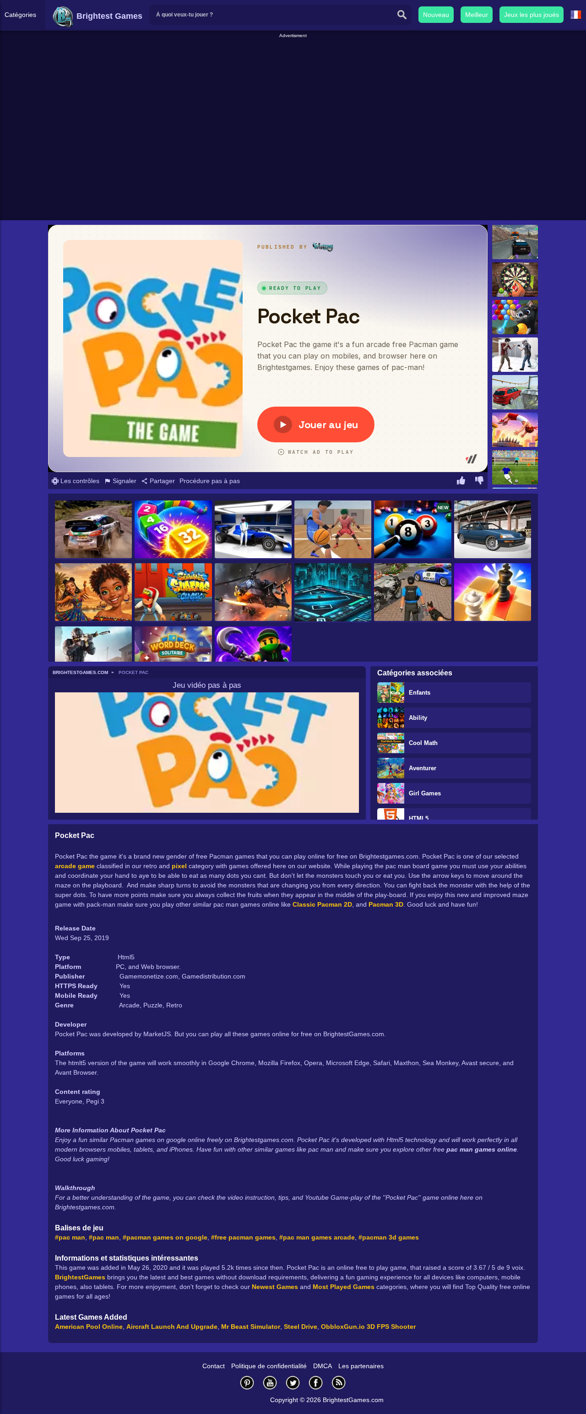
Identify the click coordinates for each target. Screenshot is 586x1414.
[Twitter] (293, 1383)
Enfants (419, 692)
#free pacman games (243, 1237)
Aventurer (422, 768)
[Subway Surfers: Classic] (173, 592)
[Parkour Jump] (515, 430)
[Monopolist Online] (332, 592)
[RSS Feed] (339, 1383)
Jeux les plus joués (531, 14)
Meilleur (476, 14)
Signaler (123, 480)
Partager (161, 480)
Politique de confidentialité (269, 1366)
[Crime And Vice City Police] (515, 392)
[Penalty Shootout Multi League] (515, 467)
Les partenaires (361, 1366)
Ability (418, 717)
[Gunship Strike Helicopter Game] (253, 592)
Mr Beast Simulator (250, 1326)
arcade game (75, 866)
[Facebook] (316, 1383)
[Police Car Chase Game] (412, 592)
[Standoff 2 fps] (93, 655)
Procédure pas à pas (209, 480)
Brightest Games (108, 16)
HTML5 (419, 818)
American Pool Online (89, 1326)
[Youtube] (270, 1383)
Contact (213, 1366)
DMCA (322, 1366)
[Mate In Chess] (492, 592)
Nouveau (436, 14)
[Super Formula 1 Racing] (253, 530)
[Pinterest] (247, 1383)
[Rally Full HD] (93, 530)
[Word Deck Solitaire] (173, 655)
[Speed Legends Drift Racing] (492, 530)
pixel (179, 866)
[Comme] (461, 482)
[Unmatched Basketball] (332, 530)
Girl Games (425, 793)
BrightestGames (80, 1277)
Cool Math (423, 743)
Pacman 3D (386, 904)
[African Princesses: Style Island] (93, 592)
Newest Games (275, 1286)
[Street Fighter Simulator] (515, 354)
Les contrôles (79, 480)
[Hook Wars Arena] (253, 655)
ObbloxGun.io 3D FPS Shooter (368, 1326)
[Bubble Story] (515, 317)
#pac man (70, 1237)
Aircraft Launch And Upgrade (171, 1326)
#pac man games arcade (317, 1237)
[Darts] (515, 279)
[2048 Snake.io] (173, 530)
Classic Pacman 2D (322, 904)
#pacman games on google (165, 1237)
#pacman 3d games (388, 1237)
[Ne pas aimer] (479, 482)
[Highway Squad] (515, 242)
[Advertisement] (293, 60)
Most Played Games (343, 1286)
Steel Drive (300, 1326)
